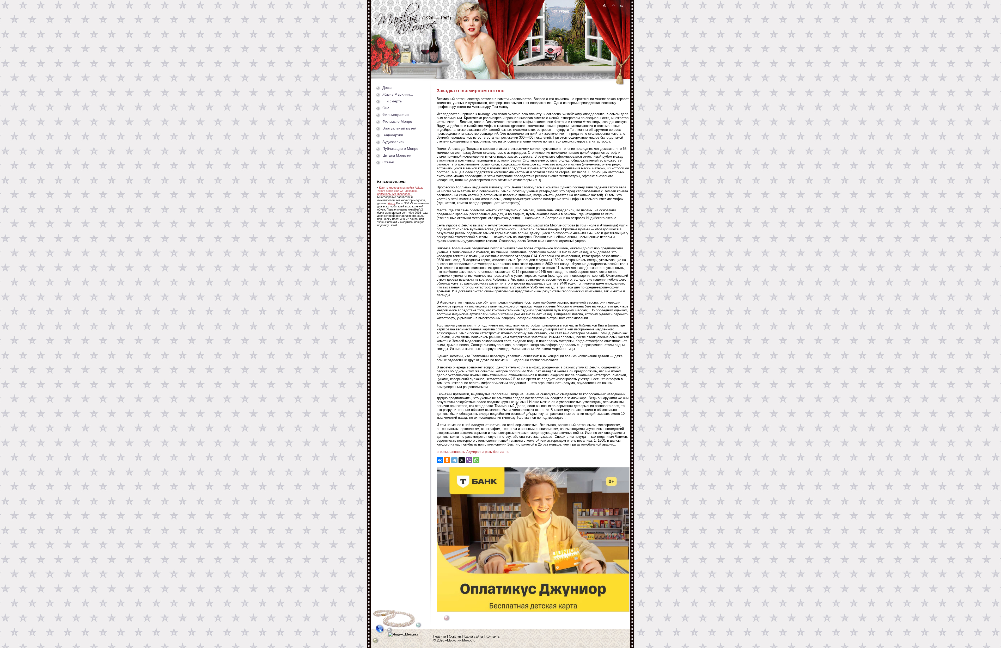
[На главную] (605, 6)
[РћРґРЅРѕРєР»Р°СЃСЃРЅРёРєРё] (447, 460)
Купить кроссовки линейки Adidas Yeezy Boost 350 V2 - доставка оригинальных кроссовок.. (400, 190)
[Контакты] (621, 6)
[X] (462, 460)
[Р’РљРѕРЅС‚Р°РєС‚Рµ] (440, 460)
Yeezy (391, 203)
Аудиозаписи (393, 142)
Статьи (388, 162)
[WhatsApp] (476, 460)
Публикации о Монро (400, 148)
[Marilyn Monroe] (413, 33)
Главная (439, 636)
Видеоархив (392, 135)
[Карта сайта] (614, 6)
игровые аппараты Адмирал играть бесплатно (473, 452)
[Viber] (469, 460)
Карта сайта (473, 636)
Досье (387, 87)
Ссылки (455, 636)
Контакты (493, 636)
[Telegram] (454, 460)
